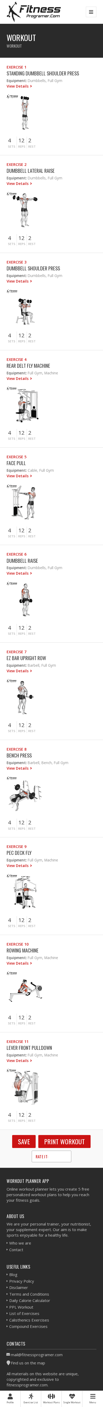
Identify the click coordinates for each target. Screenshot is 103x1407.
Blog (13, 1274)
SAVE (24, 1141)
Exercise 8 (16, 749)
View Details (18, 86)
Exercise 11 (18, 1041)
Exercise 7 (16, 651)
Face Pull (16, 462)
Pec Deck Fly (19, 852)
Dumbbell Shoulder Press (33, 268)
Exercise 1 (16, 67)
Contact (16, 1249)
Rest (32, 146)
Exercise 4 (16, 359)
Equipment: (17, 80)
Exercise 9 (16, 846)
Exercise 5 (16, 456)
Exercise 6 (16, 554)
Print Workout (64, 1141)
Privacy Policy (21, 1281)
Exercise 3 (16, 262)
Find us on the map (28, 1362)
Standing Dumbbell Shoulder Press (43, 73)
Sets (11, 146)
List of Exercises (24, 1313)
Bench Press (19, 755)
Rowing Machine (23, 950)
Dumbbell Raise (22, 560)
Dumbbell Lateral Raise (31, 170)
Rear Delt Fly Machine (28, 365)
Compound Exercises (28, 1326)
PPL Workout (21, 1307)
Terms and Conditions (29, 1294)
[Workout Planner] (34, 12)
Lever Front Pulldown (29, 1047)
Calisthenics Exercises (29, 1320)
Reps (21, 146)
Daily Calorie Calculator (29, 1300)
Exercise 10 (18, 944)
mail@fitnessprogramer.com (37, 1354)
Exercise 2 (16, 164)
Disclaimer (18, 1287)
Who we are (20, 1243)
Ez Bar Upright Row (26, 657)
